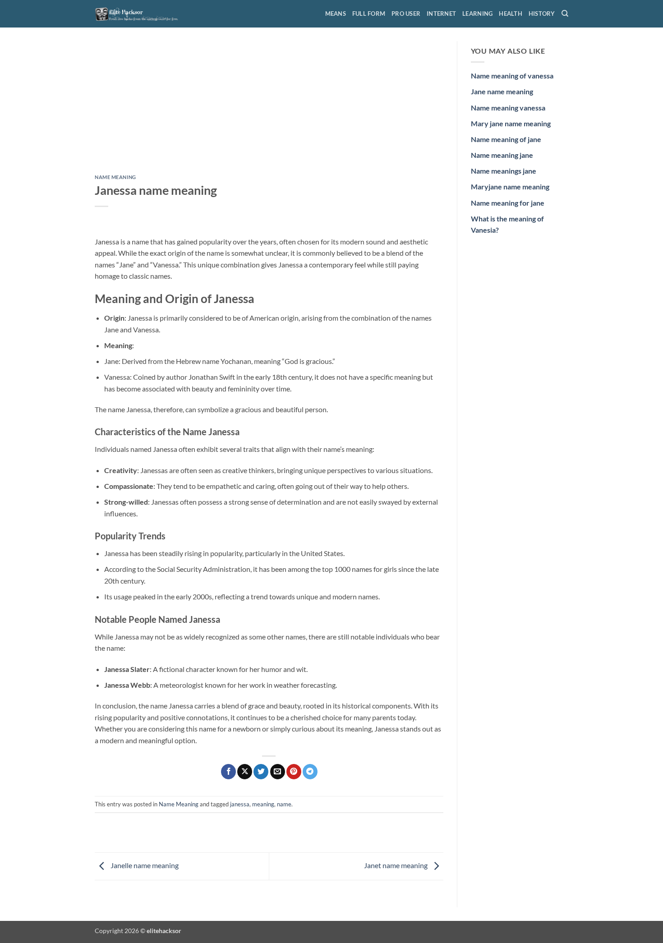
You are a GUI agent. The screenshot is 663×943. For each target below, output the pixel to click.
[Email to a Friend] (277, 771)
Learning (477, 13)
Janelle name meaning (144, 865)
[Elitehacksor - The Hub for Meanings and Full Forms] (140, 13)
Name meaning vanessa (508, 107)
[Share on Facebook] (228, 771)
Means (335, 13)
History (542, 13)
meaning (263, 804)
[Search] (565, 13)
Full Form (368, 13)
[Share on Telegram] (310, 771)
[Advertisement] (269, 108)
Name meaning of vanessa (512, 75)
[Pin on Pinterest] (293, 771)
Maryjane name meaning (510, 186)
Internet (441, 13)
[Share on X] (244, 771)
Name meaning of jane (506, 139)
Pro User (405, 13)
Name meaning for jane (507, 202)
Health (510, 13)
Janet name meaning (396, 865)
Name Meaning (115, 177)
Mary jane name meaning (511, 123)
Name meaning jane (502, 155)
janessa (239, 804)
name (284, 804)
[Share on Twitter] (260, 771)
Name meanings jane (503, 170)
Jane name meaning (502, 91)
